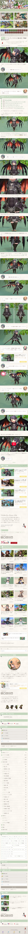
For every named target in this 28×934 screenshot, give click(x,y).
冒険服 (18, 532)
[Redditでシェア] (15, 439)
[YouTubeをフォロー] (12, 537)
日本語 (17, 723)
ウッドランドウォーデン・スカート (12, 105)
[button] (26, 651)
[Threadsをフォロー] (7, 537)
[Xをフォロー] (2, 537)
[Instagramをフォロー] (9, 537)
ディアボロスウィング (19, 108)
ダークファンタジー (11, 532)
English (5, 723)
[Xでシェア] (8, 439)
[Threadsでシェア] (13, 439)
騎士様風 (3, 532)
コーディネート (5, 530)
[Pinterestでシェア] (17, 439)
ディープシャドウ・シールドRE (17, 255)
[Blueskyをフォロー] (4, 537)
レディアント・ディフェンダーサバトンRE (14, 106)
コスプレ (22, 532)
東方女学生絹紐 (8, 100)
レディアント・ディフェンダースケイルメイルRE (15, 101)
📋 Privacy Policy (14, 929)
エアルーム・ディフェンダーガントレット (13, 103)
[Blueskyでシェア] (10, 439)
